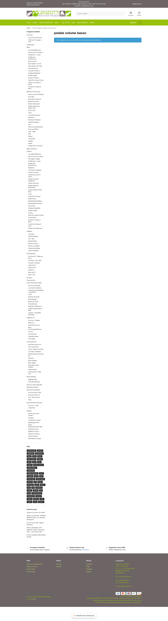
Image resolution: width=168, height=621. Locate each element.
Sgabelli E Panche (33, 431)
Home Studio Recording (34, 283)
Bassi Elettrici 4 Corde (34, 63)
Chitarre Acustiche (33, 172)
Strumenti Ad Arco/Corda (34, 402)
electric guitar (40, 479)
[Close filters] (46, 32)
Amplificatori (30, 45)
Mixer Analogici (32, 299)
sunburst (38, 496)
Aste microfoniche (33, 347)
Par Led (30, 331)
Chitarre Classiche (33, 183)
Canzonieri (31, 234)
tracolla (36, 499)
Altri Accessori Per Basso (35, 52)
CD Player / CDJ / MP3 (34, 260)
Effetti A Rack (32, 198)
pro (41, 490)
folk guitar (30, 484)
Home (28, 28)
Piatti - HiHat (32, 131)
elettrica (30, 482)
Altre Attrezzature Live (34, 344)
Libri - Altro (31, 239)
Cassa (139, 15)
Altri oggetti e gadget (34, 159)
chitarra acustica (38, 465)
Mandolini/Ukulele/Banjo (35, 201)
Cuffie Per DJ (32, 265)
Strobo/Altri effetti (33, 336)
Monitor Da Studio (33, 301)
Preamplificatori (32, 304)
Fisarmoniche (31, 280)
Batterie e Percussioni (33, 91)
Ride (29, 134)
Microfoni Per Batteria (34, 120)
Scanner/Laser (32, 334)
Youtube (88, 571)
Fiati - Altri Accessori (34, 397)
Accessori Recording (34, 285)
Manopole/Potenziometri (35, 203)
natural (29, 490)
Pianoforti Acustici (33, 429)
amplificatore (39, 453)
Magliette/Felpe (32, 379)
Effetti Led (31, 323)
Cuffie (30, 294)
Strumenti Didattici (33, 250)
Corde (30, 194)
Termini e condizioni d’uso (35, 564)
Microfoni (30, 358)
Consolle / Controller (34, 263)
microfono (39, 487)
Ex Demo (29, 277)
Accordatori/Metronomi (34, 50)
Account (130, 15)
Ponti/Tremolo (32, 217)
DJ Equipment (31, 253)
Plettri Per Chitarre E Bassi (36, 80)
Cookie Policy (31, 571)
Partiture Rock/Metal (34, 248)
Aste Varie (31, 97)
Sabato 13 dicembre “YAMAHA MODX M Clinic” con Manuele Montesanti (36, 517)
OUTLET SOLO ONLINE (34, 385)
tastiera (30, 499)
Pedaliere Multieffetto (34, 73)
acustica (40, 450)
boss (34, 462)
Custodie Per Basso (34, 71)
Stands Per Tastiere (34, 434)
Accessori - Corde (33, 405)
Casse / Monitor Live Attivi (35, 349)
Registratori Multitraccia (35, 306)
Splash (30, 143)
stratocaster (31, 496)
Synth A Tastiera (33, 436)
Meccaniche (31, 206)
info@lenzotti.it (136, 4)
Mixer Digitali (32, 363)
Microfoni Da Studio (33, 297)
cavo (39, 462)
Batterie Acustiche (33, 101)
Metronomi (31, 117)
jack (29, 487)
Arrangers (31, 418)
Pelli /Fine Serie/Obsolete (35, 127)
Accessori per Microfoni (35, 37)
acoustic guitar (31, 450)
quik (29, 493)
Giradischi (31, 270)
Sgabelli (30, 141)
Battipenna (31, 167)
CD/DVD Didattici (33, 236)
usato (41, 499)
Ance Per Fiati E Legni (34, 392)
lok (33, 487)
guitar (36, 484)
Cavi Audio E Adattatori (34, 170)
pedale (36, 490)
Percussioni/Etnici (33, 129)
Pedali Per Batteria (33, 122)
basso (39, 456)
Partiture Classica (33, 243)
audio (29, 456)
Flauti (29, 400)
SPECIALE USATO (32, 387)
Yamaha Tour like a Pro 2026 (36, 512)
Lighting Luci (31, 317)
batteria (40, 459)
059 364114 (39, 3)
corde (41, 473)
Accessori (30, 35)
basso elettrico (31, 459)
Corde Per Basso (33, 68)
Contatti (58, 566)
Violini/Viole (31, 408)
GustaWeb (33, 599)
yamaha (41, 502)
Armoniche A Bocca (33, 395)
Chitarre (29, 151)
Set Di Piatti (31, 138)
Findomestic (85, 549)
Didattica (29, 231)
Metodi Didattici (32, 241)
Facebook (89, 564)
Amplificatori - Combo (34, 55)
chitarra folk (31, 470)
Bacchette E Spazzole (34, 99)
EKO (41, 476)
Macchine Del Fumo (34, 325)
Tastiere (29, 411)
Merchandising (31, 376)
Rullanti (30, 136)
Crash (30, 113)
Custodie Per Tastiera (34, 420)
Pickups (30, 213)
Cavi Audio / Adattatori (34, 351)
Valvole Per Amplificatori (35, 228)
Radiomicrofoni (32, 369)
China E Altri (31, 110)
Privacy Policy (31, 569)
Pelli (29, 124)
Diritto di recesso (32, 566)
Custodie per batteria (34, 115)
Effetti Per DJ (32, 267)
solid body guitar (36, 493)
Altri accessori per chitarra (35, 156)
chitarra (30, 465)
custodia (30, 476)
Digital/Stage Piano (33, 422)
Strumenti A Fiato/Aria (33, 390)
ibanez (42, 484)
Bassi (28, 47)
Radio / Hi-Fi (31, 274)
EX (35, 482)
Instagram (89, 569)
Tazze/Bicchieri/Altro (34, 382)
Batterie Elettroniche (34, 104)
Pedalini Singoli (32, 75)
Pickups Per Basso (33, 78)
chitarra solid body (32, 473)
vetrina (29, 502)
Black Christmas (32, 149)
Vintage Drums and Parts (35, 145)
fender (40, 482)
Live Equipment (31, 342)
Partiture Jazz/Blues (34, 246)
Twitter (88, 566)
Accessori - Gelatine (34, 320)
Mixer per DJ (32, 272)
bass (34, 456)
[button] (135, 23)
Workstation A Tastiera (34, 438)
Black (29, 462)
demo (36, 476)
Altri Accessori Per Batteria (36, 94)
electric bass (31, 479)
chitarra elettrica (32, 467)
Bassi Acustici (32, 61)
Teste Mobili (31, 339)
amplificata (30, 453)
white (35, 502)
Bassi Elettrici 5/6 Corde (35, 66)
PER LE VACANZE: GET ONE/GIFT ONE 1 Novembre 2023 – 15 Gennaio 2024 (36, 529)
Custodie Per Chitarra (34, 196)
